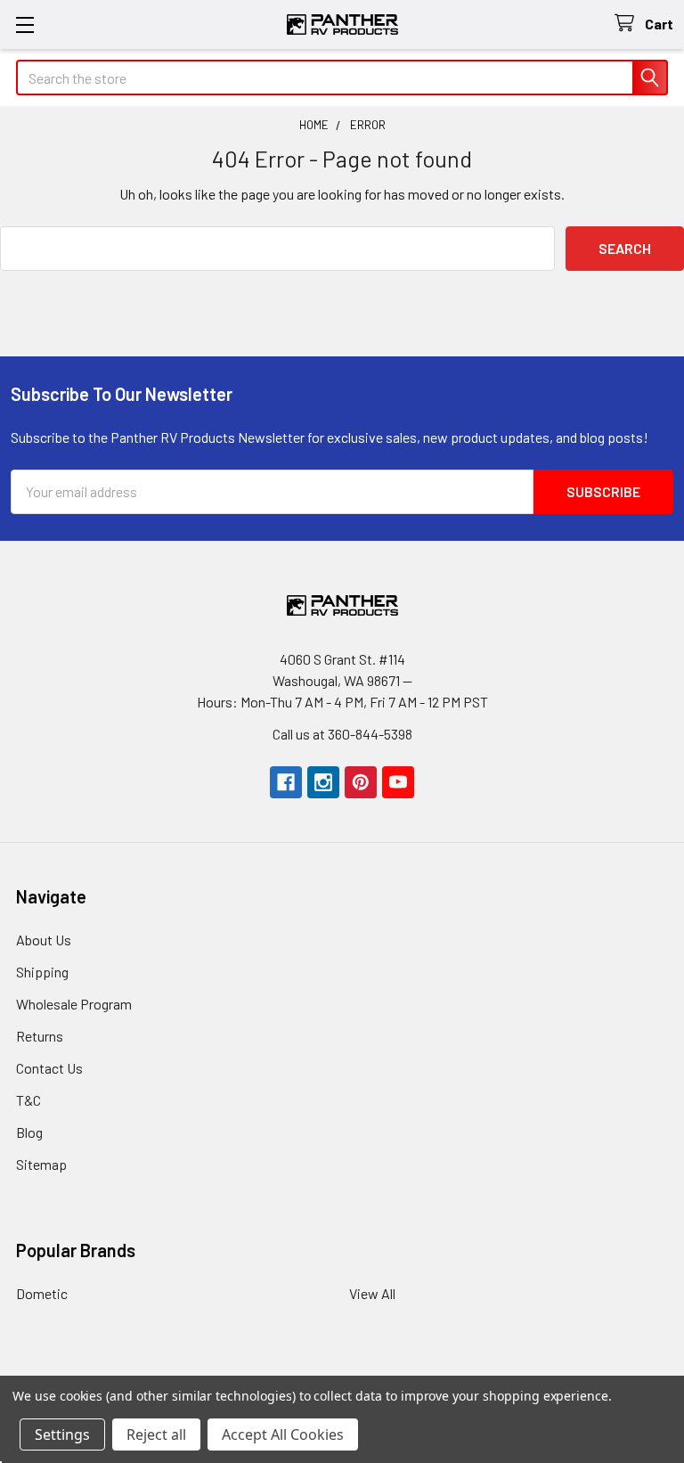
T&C (28, 1099)
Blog (29, 1132)
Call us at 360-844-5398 (342, 733)
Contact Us (49, 1067)
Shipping (42, 971)
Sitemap (41, 1164)
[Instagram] (323, 782)
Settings (62, 1434)
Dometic (42, 1293)
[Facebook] (286, 782)
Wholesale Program (74, 1003)
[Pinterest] (361, 782)
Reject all (156, 1434)
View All (372, 1293)
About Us (43, 939)
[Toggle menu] (24, 24)
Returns (39, 1035)
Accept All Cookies (283, 1434)
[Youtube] (398, 782)
